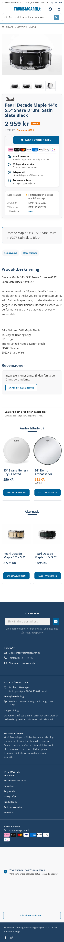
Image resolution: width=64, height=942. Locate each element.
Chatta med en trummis (22, 663)
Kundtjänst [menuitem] (9, 775)
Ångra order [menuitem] (10, 791)
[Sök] (56, 17)
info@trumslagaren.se (28, 652)
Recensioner (30, 252)
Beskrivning (10, 252)
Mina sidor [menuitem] (9, 812)
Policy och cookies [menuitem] (13, 807)
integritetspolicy (34, 632)
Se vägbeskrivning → (15, 696)
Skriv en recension (21, 387)
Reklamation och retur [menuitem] (15, 780)
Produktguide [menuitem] (10, 801)
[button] (4, 9)
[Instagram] (11, 937)
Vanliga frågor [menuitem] (10, 796)
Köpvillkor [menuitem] (9, 785)
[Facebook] (5, 937)
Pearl (31, 211)
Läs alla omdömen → (32, 915)
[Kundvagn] (58, 9)
